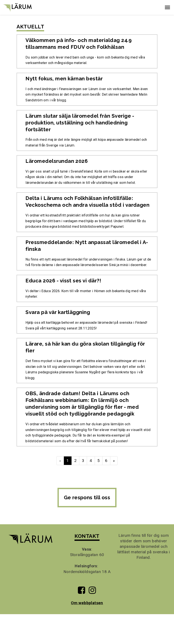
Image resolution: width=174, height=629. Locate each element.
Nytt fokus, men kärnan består (64, 78)
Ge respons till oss (87, 497)
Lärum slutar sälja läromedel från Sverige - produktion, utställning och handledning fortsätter (79, 122)
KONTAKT (86, 536)
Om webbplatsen (87, 602)
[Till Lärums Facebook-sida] (81, 591)
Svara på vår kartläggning (57, 312)
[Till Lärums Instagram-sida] (92, 591)
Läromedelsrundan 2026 (56, 161)
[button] (167, 7)
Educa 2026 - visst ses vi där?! (63, 281)
